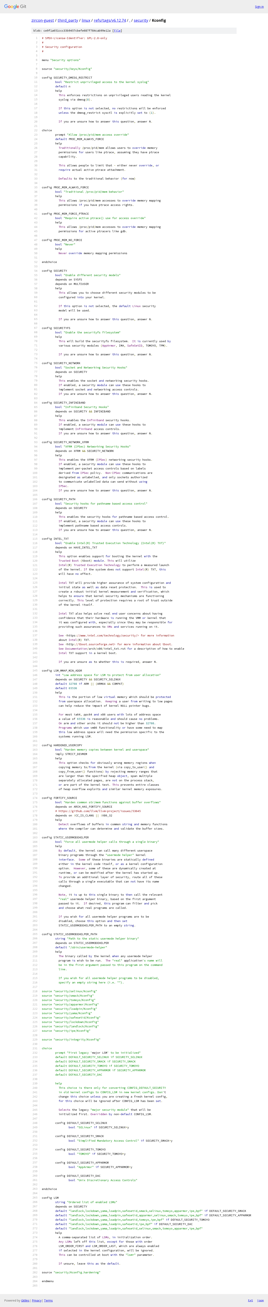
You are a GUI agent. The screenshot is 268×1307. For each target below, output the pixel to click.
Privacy (36, 1300)
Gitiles (25, 1300)
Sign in (259, 7)
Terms (48, 1300)
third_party (68, 20)
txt (250, 1300)
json (260, 1300)
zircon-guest (42, 20)
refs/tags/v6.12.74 (110, 20)
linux (86, 20)
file (117, 30)
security (141, 20)
